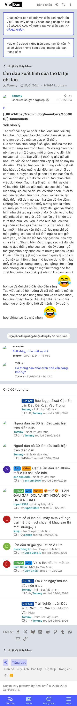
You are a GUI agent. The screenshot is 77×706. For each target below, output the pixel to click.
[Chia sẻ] (65, 95)
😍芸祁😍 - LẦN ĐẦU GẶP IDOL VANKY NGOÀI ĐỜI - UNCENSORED (42, 495)
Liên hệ (9, 669)
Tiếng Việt (19, 662)
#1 (70, 95)
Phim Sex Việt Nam (46, 409)
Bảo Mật (36, 669)
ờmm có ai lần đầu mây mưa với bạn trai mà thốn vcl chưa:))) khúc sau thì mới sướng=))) (42, 522)
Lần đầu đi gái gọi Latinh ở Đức (38, 545)
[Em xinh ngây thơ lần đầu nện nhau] (10, 584)
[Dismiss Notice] (68, 44)
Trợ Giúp (50, 669)
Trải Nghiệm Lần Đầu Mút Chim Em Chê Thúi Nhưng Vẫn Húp (45, 608)
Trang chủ (65, 669)
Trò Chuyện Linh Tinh (36, 531)
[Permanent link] (29, 119)
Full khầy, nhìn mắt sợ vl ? (30, 351)
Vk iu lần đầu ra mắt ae (51, 563)
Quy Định (22, 669)
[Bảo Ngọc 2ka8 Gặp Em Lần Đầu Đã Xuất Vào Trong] (10, 403)
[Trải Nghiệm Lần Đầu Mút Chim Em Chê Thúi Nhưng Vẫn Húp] (10, 606)
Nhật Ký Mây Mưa (37, 431)
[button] (57, 4)
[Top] (5, 675)
